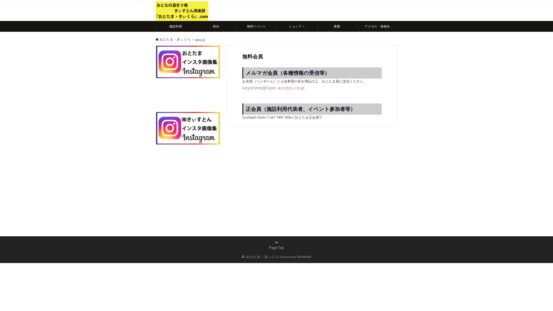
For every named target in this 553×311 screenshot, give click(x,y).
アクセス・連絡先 (377, 26)
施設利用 (175, 26)
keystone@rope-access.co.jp (273, 87)
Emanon (304, 257)
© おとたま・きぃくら (260, 257)
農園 (337, 26)
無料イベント (256, 26)
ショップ (295, 26)
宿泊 (216, 26)
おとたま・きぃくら (175, 39)
